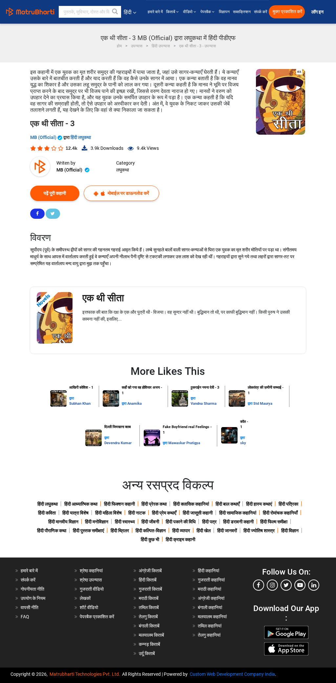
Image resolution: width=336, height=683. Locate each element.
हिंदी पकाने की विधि (181, 521)
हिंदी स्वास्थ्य (125, 521)
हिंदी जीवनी (150, 521)
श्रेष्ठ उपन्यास (91, 579)
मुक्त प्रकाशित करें (287, 11)
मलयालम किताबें (151, 635)
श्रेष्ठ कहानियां (91, 570)
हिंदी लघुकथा (81, 137)
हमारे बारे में (155, 12)
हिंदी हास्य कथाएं (259, 504)
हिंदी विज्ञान (290, 530)
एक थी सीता (103, 298)
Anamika (134, 403)
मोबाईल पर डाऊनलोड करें (128, 193)
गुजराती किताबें (150, 589)
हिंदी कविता (47, 512)
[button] (115, 12)
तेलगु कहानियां (209, 635)
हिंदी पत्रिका (288, 504)
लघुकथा (122, 169)
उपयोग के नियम (33, 598)
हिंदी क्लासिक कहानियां (191, 504)
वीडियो (188, 12)
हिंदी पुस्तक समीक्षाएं (88, 530)
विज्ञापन (224, 12)
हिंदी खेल (204, 530)
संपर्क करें (260, 12)
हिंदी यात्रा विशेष (75, 512)
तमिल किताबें (149, 607)
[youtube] (299, 585)
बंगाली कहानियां (210, 607)
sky (243, 443)
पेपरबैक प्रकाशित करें (97, 616)
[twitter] (286, 585)
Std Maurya (262, 403)
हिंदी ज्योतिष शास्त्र (259, 530)
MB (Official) (43, 137)
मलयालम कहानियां (212, 616)
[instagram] (272, 585)
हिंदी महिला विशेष (108, 512)
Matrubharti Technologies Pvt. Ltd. (86, 674)
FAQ (25, 616)
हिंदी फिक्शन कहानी (119, 504)
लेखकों (85, 598)
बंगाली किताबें (149, 625)
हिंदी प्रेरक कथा (154, 504)
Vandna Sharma (204, 403)
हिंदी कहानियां (208, 570)
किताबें (171, 12)
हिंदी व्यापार (181, 530)
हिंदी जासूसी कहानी (198, 512)
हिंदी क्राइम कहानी (180, 539)
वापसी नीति (29, 607)
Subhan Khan (80, 403)
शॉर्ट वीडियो (89, 607)
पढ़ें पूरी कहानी (55, 193)
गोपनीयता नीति (32, 589)
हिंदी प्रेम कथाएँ (164, 512)
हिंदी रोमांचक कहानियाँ (280, 512)
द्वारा (71, 398)
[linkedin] (313, 585)
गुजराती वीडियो (92, 589)
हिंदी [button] (128, 12)
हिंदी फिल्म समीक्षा (273, 521)
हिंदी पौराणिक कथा (51, 530)
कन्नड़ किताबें (149, 644)
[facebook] (258, 585)
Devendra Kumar (118, 443)
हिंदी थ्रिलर (120, 530)
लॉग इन (318, 12)
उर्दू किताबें (147, 653)
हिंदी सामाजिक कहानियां (237, 512)
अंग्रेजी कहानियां (211, 598)
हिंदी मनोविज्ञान (96, 521)
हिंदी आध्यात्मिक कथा (80, 504)
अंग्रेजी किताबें (150, 570)
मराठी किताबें (148, 598)
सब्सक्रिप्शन (242, 12)
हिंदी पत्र (209, 521)
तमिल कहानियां (209, 625)
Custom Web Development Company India (232, 674)
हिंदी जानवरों (227, 530)
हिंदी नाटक (136, 512)
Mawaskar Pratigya (184, 443)
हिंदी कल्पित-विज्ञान (151, 530)
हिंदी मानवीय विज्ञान (63, 521)
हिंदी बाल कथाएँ (228, 504)
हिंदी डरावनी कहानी (238, 521)
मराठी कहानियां (209, 589)
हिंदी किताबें (148, 579)
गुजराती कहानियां (211, 579)
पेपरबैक (206, 12)
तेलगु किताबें (148, 616)
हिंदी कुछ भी (150, 539)
